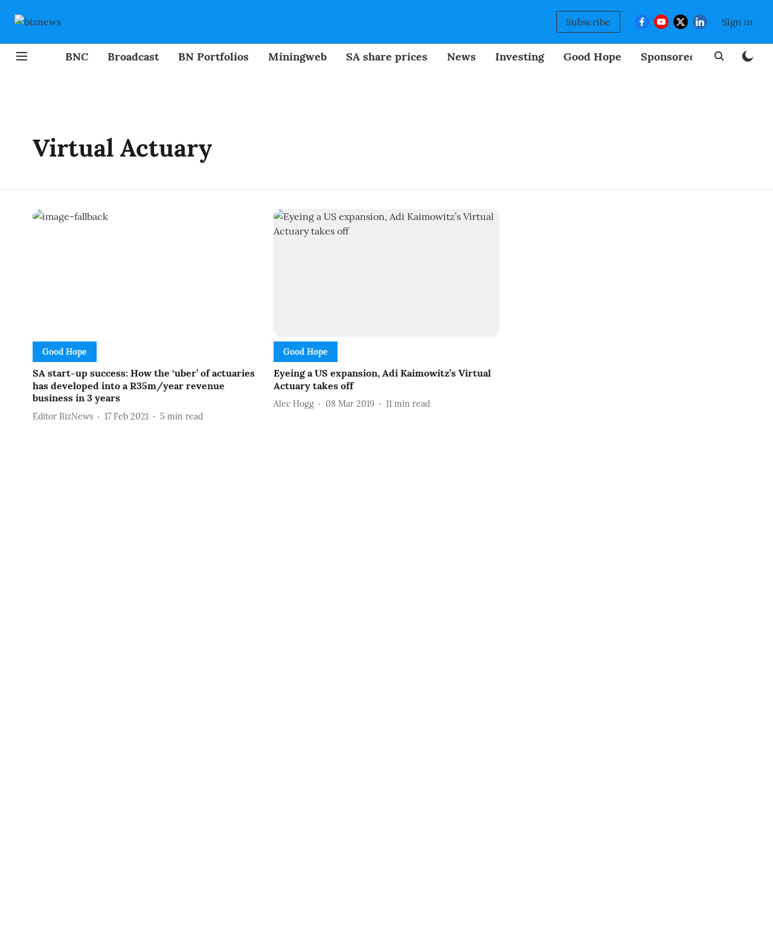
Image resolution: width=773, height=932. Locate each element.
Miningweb (297, 56)
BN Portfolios (213, 56)
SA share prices (387, 56)
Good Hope (592, 56)
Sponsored (668, 56)
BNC (76, 56)
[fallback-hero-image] (146, 273)
